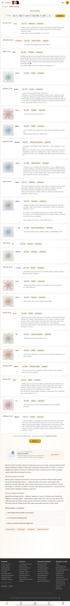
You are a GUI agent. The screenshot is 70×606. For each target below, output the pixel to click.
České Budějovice (43, 575)
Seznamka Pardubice (44, 581)
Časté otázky (23, 566)
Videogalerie (21, 529)
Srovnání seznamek (24, 568)
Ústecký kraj (59, 575)
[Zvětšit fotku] (7, 23)
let (8, 15)
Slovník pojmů (23, 569)
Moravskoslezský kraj (62, 569)
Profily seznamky (6, 564)
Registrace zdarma (42, 529)
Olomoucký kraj (60, 581)
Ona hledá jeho (5, 569)
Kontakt (21, 581)
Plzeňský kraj (59, 573)
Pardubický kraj (60, 583)
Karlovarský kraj (60, 585)
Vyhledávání (31, 529)
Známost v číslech (24, 571)
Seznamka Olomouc (43, 573)
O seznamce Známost (25, 564)
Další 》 (35, 441)
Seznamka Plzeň (42, 569)
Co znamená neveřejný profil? (17, 518)
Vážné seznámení (6, 573)
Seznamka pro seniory (7, 575)
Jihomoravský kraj (61, 568)
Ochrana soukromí (24, 575)
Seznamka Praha (42, 564)
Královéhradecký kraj (62, 579)
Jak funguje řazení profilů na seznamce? (21, 513)
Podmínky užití (23, 573)
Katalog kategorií (6, 577)
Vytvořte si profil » (51, 436)
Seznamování (23, 577)
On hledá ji (4, 571)
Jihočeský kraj (60, 571)
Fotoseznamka (10, 529)
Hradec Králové (42, 577)
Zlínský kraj (59, 588)
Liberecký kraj (60, 577)
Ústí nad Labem (42, 579)
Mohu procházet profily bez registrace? (20, 523)
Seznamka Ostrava (43, 568)
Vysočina (58, 587)
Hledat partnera (5, 568)
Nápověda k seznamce (25, 579)
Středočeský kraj (60, 566)
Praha (57, 564)
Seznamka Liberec (43, 571)
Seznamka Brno (42, 566)
